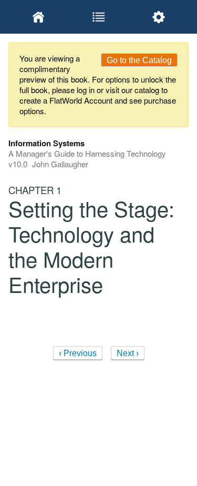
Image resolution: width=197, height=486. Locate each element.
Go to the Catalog (139, 60)
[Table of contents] (98, 16)
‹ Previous (78, 353)
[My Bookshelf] (38, 16)
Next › (128, 353)
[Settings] (159, 16)
